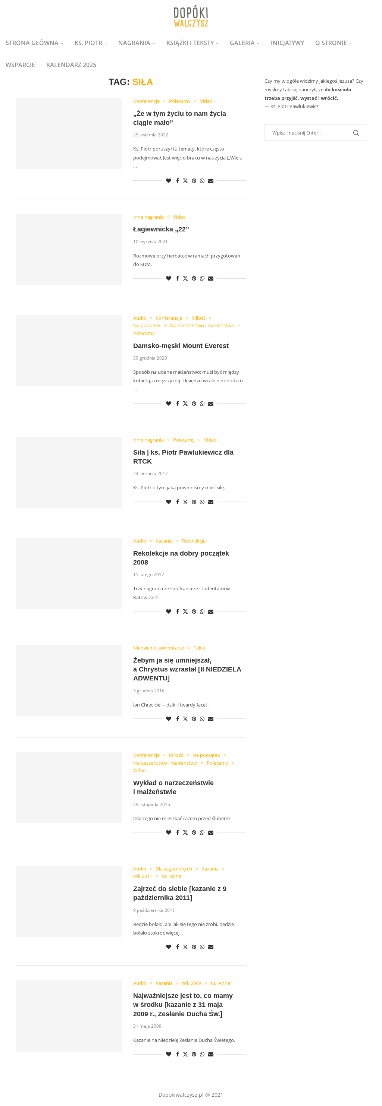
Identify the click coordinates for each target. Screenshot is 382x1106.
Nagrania (134, 43)
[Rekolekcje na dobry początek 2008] (69, 573)
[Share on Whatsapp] (202, 180)
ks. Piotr (88, 43)
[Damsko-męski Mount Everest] (69, 350)
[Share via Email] (210, 180)
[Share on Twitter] (185, 180)
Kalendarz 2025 (71, 65)
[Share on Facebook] (177, 180)
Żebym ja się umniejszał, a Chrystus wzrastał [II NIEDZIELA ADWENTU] (187, 669)
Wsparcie (20, 65)
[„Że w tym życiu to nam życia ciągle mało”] (69, 133)
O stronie (331, 43)
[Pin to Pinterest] (194, 180)
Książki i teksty (190, 43)
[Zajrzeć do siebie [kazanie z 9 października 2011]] (69, 901)
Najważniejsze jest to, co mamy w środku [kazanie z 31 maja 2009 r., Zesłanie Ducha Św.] (183, 1005)
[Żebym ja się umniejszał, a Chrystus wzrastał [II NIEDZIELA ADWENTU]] (69, 680)
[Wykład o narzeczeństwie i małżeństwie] (69, 787)
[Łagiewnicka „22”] (69, 249)
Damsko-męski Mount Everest (181, 346)
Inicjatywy (287, 43)
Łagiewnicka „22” (161, 229)
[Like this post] (168, 180)
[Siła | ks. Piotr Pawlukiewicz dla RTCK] (69, 472)
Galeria (242, 43)
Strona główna (32, 43)
